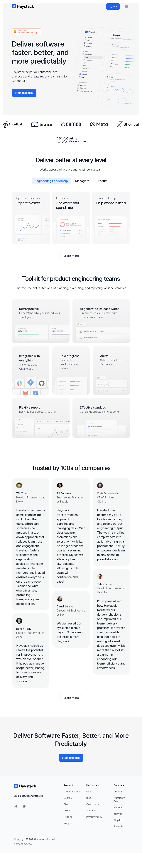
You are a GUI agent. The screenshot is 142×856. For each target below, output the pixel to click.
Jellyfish (118, 813)
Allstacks (119, 826)
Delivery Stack (72, 791)
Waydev (118, 820)
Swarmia (118, 807)
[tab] (51, 181)
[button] (126, 6)
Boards (68, 797)
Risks (67, 804)
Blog (88, 797)
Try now (113, 6)
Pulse (67, 810)
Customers (92, 804)
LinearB (118, 791)
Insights (68, 823)
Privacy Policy (94, 816)
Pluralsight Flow (119, 799)
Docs (89, 791)
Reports (68, 816)
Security (91, 810)
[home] (23, 6)
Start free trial (24, 93)
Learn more (72, 257)
